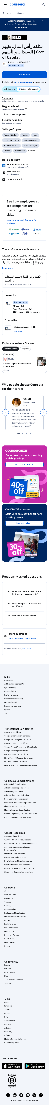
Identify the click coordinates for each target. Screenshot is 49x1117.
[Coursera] (17, 4)
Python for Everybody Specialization (19, 817)
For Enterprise (10, 924)
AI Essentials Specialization (15, 784)
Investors (8, 1006)
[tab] (10, 349)
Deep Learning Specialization (16, 799)
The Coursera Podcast (13, 979)
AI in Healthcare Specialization (16, 795)
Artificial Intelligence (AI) (14, 684)
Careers (7, 902)
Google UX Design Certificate (16, 750)
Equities (25, 135)
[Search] (43, 4)
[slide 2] (22, 433)
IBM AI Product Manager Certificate (18, 758)
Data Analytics (10, 691)
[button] (31, 150)
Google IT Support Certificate (16, 743)
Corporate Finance (11, 140)
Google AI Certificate (12, 732)
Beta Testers (9, 972)
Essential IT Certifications (14, 853)
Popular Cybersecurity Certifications (19, 868)
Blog (6, 976)
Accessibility (9, 1020)
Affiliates (7, 1035)
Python (7, 709)
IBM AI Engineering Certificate (16, 754)
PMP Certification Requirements (17, 864)
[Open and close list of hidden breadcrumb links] (11, 13)
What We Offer (10, 894)
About (6, 891)
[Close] (42, 20)
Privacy (7, 1013)
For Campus (9, 931)
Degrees (7, 920)
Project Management (12, 706)
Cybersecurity (10, 687)
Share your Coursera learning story (18, 872)
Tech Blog (8, 983)
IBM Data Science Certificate (15, 761)
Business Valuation (11, 145)
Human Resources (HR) (13, 698)
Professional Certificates (14, 913)
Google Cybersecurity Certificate (17, 736)
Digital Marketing (11, 695)
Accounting (8, 680)
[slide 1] (18, 433)
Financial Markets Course (14, 806)
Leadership (8, 898)
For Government (11, 927)
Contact (7, 1024)
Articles (7, 1028)
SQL (6, 713)
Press (6, 1002)
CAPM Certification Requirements (17, 840)
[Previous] (5, 412)
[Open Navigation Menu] (5, 4)
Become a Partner (11, 935)
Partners (7, 968)
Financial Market (10, 135)
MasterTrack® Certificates (15, 916)
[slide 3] (26, 433)
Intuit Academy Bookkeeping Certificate (20, 765)
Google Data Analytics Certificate (17, 739)
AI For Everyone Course (13, 791)
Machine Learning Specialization (17, 810)
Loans (35, 135)
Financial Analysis (31, 145)
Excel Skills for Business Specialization (20, 802)
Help (6, 1017)
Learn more (40, 82)
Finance (20, 13)
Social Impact (9, 938)
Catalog (7, 905)
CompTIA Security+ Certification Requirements (17, 848)
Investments (20, 150)
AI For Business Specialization (16, 788)
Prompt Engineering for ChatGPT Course (20, 813)
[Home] (3, 13)
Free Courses (9, 942)
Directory (8, 1031)
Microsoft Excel (10, 702)
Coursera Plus (10, 909)
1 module (7, 98)
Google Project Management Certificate (20, 747)
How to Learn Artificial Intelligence (18, 861)
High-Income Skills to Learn (15, 857)
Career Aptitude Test (13, 836)
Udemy (7, 946)
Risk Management (31, 140)
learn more (26, 648)
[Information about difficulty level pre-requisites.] (26, 109)
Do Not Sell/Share (11, 1042)
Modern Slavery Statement (15, 1039)
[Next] (43, 412)
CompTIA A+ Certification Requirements (20, 843)
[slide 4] (30, 433)
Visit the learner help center (22, 638)
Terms (7, 1009)
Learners (8, 965)
